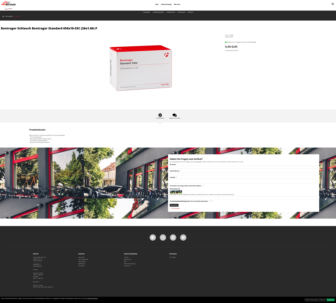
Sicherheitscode (175, 189)
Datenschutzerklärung (179, 201)
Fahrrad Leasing (166, 4)
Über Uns (177, 4)
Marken (190, 12)
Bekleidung (181, 12)
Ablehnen (322, 300)
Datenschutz (127, 259)
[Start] (3, 16)
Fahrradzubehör (158, 12)
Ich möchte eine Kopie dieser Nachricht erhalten (185, 186)
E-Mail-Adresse (174, 171)
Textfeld (172, 177)
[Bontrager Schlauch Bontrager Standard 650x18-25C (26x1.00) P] (140, 69)
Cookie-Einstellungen (311, 300)
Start (156, 4)
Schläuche (17, 16)
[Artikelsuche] (333, 4)
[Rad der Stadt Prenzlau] (8, 5)
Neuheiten (81, 266)
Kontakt (126, 257)
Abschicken (174, 205)
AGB (125, 261)
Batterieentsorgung (129, 263)
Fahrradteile (171, 12)
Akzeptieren (330, 300)
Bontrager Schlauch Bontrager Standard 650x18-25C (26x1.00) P (49, 28)
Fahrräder (146, 12)
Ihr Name (173, 164)
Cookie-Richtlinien (92, 298)
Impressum (127, 266)
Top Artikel (172, 257)
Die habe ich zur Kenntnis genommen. (189, 201)
